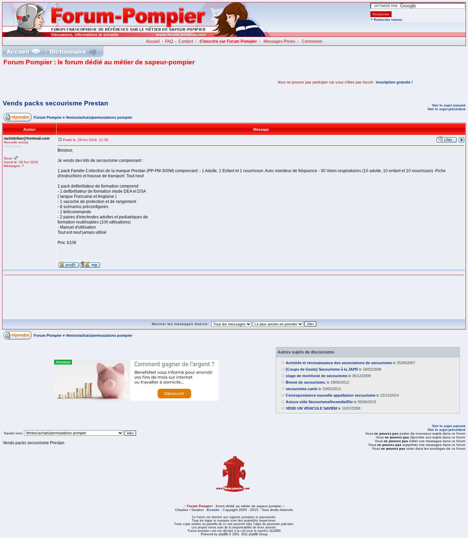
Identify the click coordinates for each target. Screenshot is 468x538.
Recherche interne (388, 20)
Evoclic (213, 510)
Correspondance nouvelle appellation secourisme (330, 395)
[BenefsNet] (136, 399)
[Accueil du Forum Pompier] (23, 51)
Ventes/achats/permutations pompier (99, 117)
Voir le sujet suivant (448, 105)
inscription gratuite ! (394, 82)
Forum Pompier (48, 117)
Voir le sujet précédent (446, 109)
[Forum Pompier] (136, 35)
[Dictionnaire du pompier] (73, 51)
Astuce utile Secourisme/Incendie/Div (319, 402)
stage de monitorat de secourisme (316, 376)
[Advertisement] (83, 82)
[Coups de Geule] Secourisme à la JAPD (322, 369)
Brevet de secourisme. (306, 382)
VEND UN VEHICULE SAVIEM (311, 408)
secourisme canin (302, 389)
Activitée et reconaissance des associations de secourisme (339, 363)
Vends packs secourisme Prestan (55, 103)
